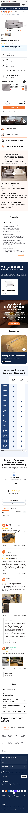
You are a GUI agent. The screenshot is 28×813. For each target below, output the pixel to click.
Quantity (5, 101)
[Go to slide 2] (6, 34)
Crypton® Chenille (5, 446)
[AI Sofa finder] (16, 12)
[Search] (18, 12)
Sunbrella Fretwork (5, 441)
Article (9, 733)
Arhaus (16, 733)
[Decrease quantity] (4, 103)
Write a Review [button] (14, 500)
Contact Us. (21, 254)
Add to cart (15, 107)
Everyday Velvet (5, 391)
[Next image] (25, 24)
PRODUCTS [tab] (21, 728)
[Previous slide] (4, 349)
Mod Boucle (4, 416)
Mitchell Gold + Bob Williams (17, 743)
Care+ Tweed (4, 406)
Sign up (24, 776)
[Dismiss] (27, 1)
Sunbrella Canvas (5, 436)
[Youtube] (18, 784)
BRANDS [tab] (6, 728)
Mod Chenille (4, 421)
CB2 (9, 738)
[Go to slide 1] (2, 34)
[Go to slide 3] (9, 34)
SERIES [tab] (13, 728)
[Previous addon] (21, 81)
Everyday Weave (5, 396)
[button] (14, 54)
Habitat (22, 733)
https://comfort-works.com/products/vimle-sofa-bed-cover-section (15, 637)
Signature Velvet (5, 426)
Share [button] (5, 545)
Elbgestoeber (17, 747)
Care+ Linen (4, 411)
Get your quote (14, 323)
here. (18, 248)
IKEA (22, 742)
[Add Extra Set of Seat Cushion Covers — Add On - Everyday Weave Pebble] (23, 89)
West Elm (4, 733)
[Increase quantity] (9, 103)
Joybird (22, 738)
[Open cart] (21, 12)
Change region (23, 4)
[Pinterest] (6, 784)
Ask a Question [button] (14, 503)
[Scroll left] (22, 450)
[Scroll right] (25, 450)
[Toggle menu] (26, 12)
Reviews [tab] (5, 508)
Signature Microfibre (5, 431)
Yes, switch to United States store (11, 4)
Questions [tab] (13, 508)
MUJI (9, 747)
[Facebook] (10, 784)
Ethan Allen (17, 738)
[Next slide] (24, 349)
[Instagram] (2, 784)
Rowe (16, 735)
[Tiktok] (14, 784)
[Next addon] (24, 81)
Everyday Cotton (5, 386)
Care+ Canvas (4, 401)
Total (23, 101)
